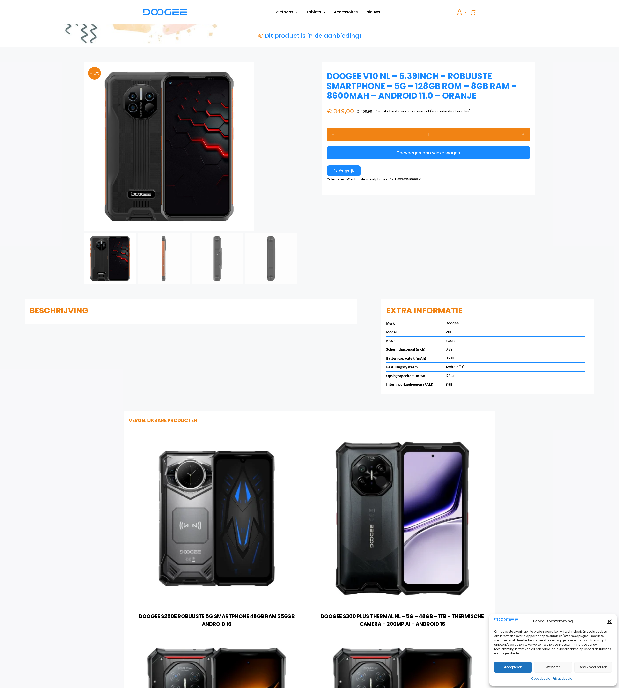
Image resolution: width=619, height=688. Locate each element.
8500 (450, 358)
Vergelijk (346, 170)
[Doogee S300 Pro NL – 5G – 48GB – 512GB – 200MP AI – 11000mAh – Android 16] (402, 643)
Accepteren (513, 667)
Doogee (452, 323)
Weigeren (552, 667)
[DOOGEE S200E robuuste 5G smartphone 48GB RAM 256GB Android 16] (217, 433)
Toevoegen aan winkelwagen (428, 153)
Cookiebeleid (540, 678)
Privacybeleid (562, 678)
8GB (449, 384)
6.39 (449, 349)
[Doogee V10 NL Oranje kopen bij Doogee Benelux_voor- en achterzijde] (190, 146)
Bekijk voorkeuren (593, 667)
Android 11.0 (455, 366)
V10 (448, 332)
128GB (450, 375)
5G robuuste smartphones (366, 179)
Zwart (450, 340)
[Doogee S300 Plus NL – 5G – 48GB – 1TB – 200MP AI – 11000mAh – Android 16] (217, 643)
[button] (609, 621)
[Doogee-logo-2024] (165, 10)
